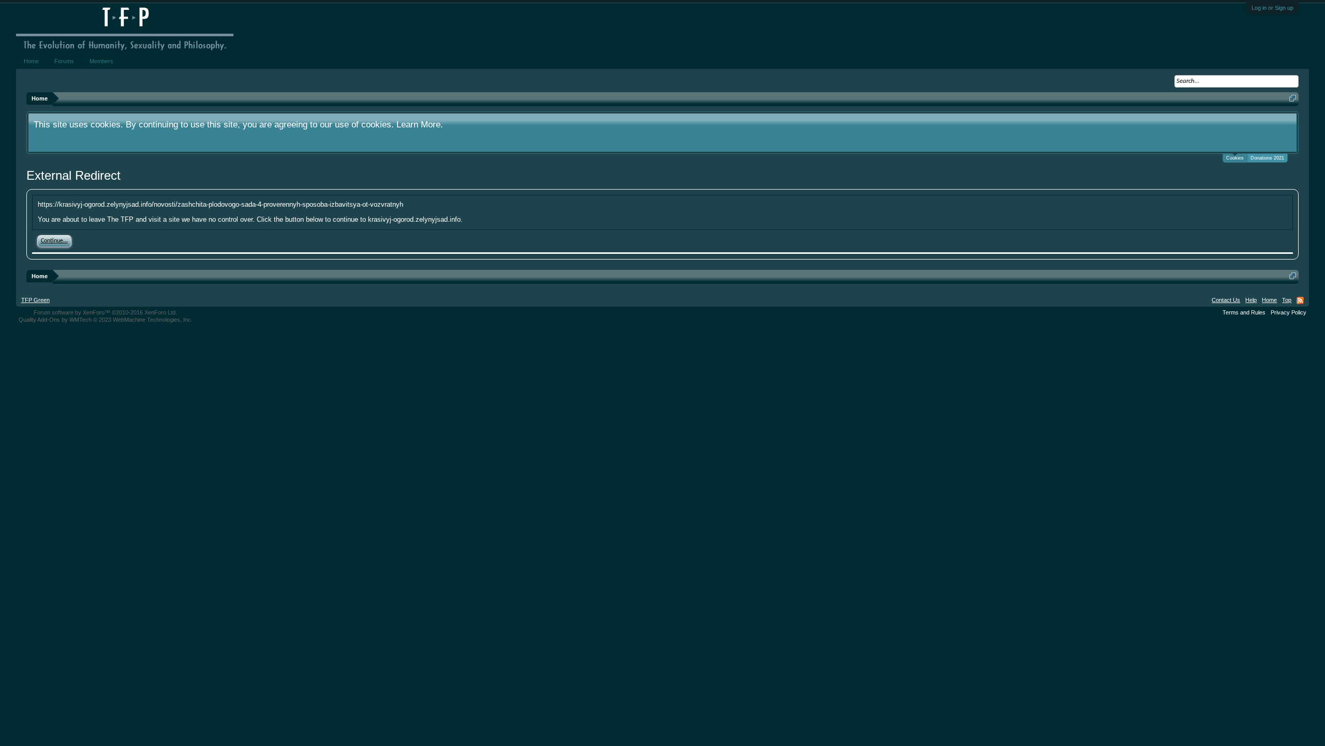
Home (31, 61)
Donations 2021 (1267, 158)
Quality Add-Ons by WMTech (106, 320)
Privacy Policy (1288, 312)
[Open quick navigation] (1292, 98)
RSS (1300, 300)
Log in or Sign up (1272, 8)
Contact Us (1226, 300)
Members (101, 61)
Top (1286, 300)
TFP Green (35, 300)
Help (1251, 300)
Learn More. (419, 124)
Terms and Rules (1244, 312)
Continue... (54, 241)
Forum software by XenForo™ (105, 312)
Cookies (1235, 158)
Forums (64, 61)
